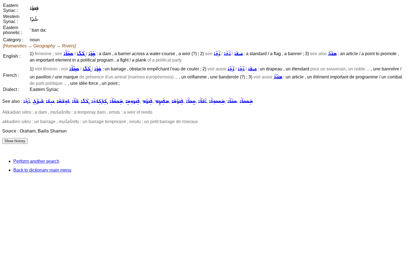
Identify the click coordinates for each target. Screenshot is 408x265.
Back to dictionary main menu (42, 170)
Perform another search (36, 161)
